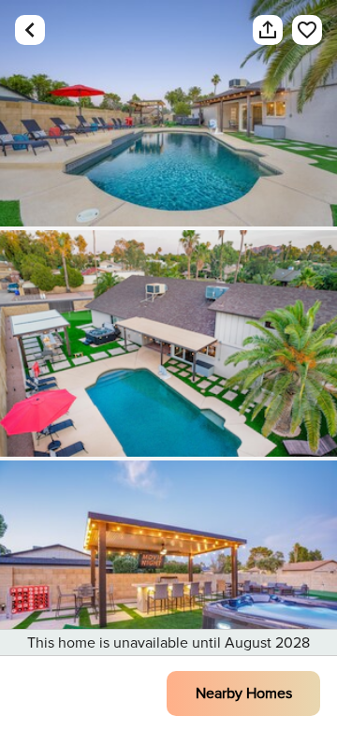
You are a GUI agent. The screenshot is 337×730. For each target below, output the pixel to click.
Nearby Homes (244, 693)
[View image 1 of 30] (168, 113)
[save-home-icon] (298, 30)
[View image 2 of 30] (168, 343)
